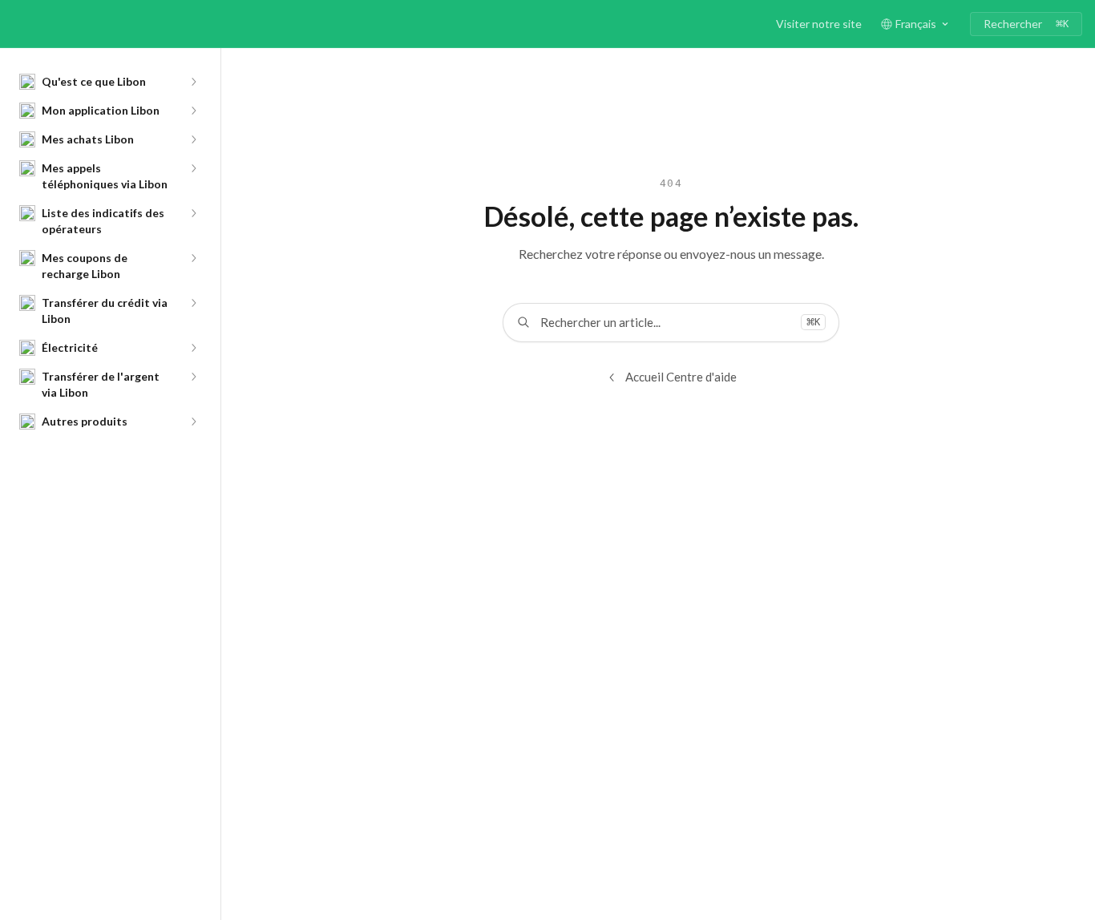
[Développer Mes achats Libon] (193, 139)
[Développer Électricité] (193, 348)
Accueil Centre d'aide (681, 376)
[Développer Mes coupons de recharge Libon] (193, 258)
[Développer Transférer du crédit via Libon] (193, 303)
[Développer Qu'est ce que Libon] (193, 82)
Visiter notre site (819, 23)
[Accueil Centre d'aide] (16, 24)
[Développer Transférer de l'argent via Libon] (193, 376)
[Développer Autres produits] (193, 421)
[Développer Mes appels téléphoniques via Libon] (193, 168)
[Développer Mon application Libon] (193, 110)
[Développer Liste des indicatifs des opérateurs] (193, 213)
